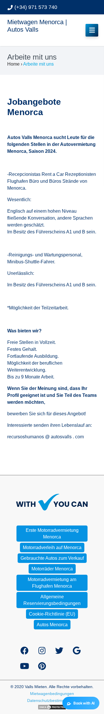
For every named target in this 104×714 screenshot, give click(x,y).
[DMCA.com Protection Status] (52, 707)
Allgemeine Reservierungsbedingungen (52, 600)
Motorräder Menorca (52, 568)
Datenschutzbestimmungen (52, 700)
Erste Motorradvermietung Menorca (52, 533)
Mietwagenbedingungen (52, 693)
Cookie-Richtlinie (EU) (52, 614)
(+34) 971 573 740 (35, 7)
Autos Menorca (52, 624)
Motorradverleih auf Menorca (52, 547)
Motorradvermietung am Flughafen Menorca (52, 583)
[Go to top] (94, 670)
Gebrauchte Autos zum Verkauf (52, 558)
